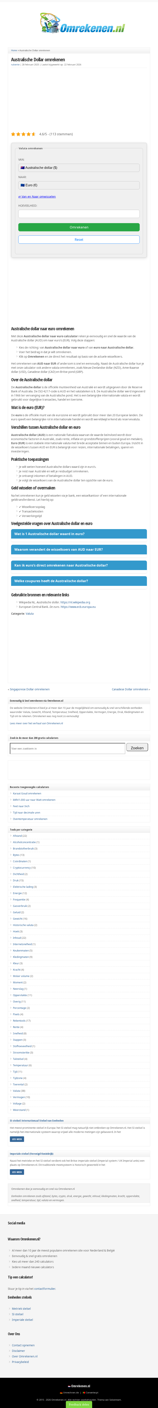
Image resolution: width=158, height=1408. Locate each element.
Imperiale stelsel (22, 1320)
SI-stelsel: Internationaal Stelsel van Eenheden (37, 1120)
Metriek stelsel (21, 1309)
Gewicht (17, 918)
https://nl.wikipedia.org (75, 602)
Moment (18, 982)
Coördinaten (20, 861)
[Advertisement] (79, 100)
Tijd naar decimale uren (26, 812)
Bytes (16, 855)
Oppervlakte (20, 995)
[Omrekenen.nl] (79, 36)
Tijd (15, 1071)
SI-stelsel (17, 1314)
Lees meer (17, 1139)
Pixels (16, 1014)
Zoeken (137, 747)
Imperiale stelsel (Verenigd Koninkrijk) (31, 1153)
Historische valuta (23, 925)
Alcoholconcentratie (24, 842)
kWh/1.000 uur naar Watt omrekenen (34, 800)
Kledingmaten (21, 957)
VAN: (21, 159)
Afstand (17, 836)
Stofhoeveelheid (22, 1046)
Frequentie (19, 899)
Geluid (16, 912)
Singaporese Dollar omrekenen (30, 689)
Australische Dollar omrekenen (38, 59)
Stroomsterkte (21, 1052)
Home (14, 50)
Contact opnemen (23, 1345)
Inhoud (17, 938)
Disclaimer (18, 1351)
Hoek (16, 931)
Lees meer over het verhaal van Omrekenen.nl (36, 723)
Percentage (19, 1008)
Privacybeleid (20, 1362)
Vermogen (19, 1097)
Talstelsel (18, 1059)
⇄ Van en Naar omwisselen (37, 196)
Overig (17, 1001)
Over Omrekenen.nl (24, 1356)
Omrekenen (79, 227)
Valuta (30, 613)
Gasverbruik (20, 906)
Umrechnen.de (71, 1392)
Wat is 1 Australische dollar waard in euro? (49, 534)
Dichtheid (18, 874)
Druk (16, 880)
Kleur (16, 963)
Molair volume (21, 976)
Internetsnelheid (22, 944)
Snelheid (18, 1033)
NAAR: (22, 177)
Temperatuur (20, 1065)
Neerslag (18, 989)
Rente (16, 1027)
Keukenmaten (21, 950)
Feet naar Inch (21, 806)
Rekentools (19, 1020)
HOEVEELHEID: (27, 205)
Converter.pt (92, 1392)
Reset (79, 239)
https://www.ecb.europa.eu (78, 607)
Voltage (17, 1103)
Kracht (16, 969)
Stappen (17, 1040)
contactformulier (44, 1289)
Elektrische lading (23, 887)
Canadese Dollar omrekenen (130, 689)
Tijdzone (18, 1078)
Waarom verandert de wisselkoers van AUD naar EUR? (58, 549)
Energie (17, 893)
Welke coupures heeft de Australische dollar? (51, 581)
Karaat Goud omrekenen (27, 793)
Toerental (18, 1084)
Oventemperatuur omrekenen (30, 819)
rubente (15, 64)
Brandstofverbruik (23, 848)
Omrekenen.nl (80, 1386)
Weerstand (19, 1110)
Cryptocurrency (22, 867)
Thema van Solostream (109, 1399)
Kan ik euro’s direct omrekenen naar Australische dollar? (61, 565)
